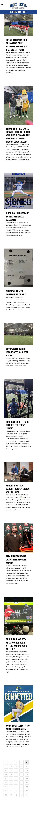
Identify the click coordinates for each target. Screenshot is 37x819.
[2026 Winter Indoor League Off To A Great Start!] (18, 334)
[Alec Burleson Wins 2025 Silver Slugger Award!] (18, 537)
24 (27, 778)
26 (11, 782)
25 (6, 782)
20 (6, 778)
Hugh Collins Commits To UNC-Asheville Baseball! (17, 216)
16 (11, 774)
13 (21, 770)
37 (16, 791)
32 (16, 787)
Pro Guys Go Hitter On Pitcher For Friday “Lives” (17, 425)
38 (21, 791)
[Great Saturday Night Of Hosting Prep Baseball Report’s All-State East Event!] (18, 25)
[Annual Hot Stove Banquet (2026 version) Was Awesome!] (18, 472)
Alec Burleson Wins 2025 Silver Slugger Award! (16, 559)
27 (16, 782)
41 (11, 795)
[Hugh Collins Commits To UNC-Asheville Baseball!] (18, 191)
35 (6, 791)
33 (21, 787)
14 (27, 770)
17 (16, 774)
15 (6, 774)
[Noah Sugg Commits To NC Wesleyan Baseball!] (18, 703)
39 (27, 791)
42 (16, 795)
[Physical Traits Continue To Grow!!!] (18, 268)
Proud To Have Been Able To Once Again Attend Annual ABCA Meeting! (16, 644)
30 (6, 787)
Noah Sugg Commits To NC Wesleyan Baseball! (18, 727)
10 (6, 770)
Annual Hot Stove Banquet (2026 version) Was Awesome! (18, 489)
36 (11, 791)
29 (27, 782)
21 (11, 778)
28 (21, 782)
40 (6, 795)
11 (11, 770)
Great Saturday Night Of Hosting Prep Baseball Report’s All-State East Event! (17, 44)
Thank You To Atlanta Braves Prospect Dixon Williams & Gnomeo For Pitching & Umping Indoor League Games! (18, 135)
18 (21, 774)
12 (16, 770)
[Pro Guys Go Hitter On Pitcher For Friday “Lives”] (18, 398)
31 (11, 787)
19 (27, 774)
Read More (10, 78)
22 (16, 778)
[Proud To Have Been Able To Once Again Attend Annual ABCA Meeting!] (18, 616)
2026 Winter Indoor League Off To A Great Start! (17, 352)
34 (27, 787)
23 (21, 778)
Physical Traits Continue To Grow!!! (16, 292)
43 (21, 795)
